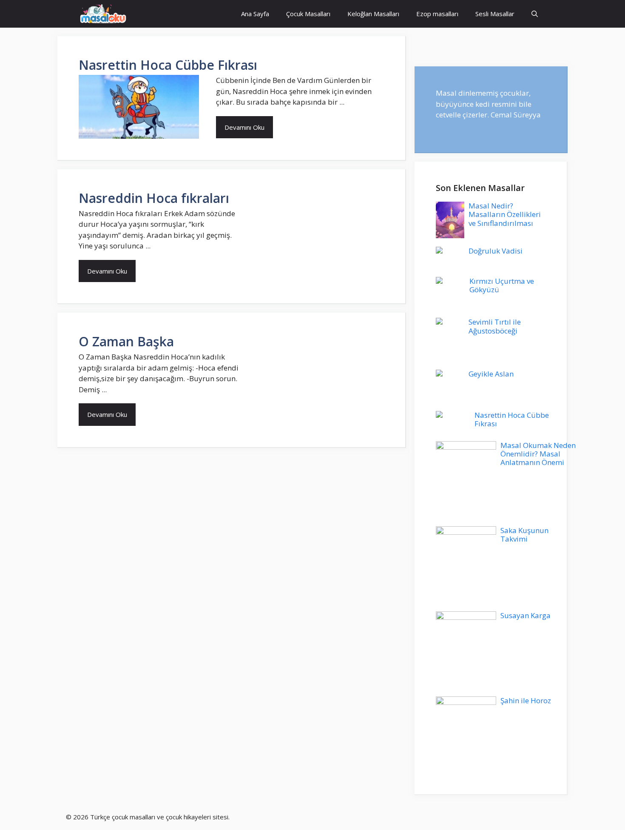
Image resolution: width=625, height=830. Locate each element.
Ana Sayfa (255, 13)
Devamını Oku (244, 127)
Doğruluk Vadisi (496, 251)
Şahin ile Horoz (525, 700)
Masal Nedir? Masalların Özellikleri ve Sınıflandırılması (505, 214)
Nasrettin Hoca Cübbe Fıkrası (168, 65)
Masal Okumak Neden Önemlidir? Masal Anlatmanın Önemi (538, 454)
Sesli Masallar (494, 13)
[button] (534, 14)
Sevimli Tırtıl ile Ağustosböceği (495, 326)
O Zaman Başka (126, 341)
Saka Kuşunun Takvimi (524, 534)
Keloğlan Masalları (373, 13)
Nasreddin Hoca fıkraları (154, 198)
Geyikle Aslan (491, 374)
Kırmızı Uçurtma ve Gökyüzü (501, 285)
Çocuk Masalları (308, 13)
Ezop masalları (437, 13)
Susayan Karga (525, 615)
